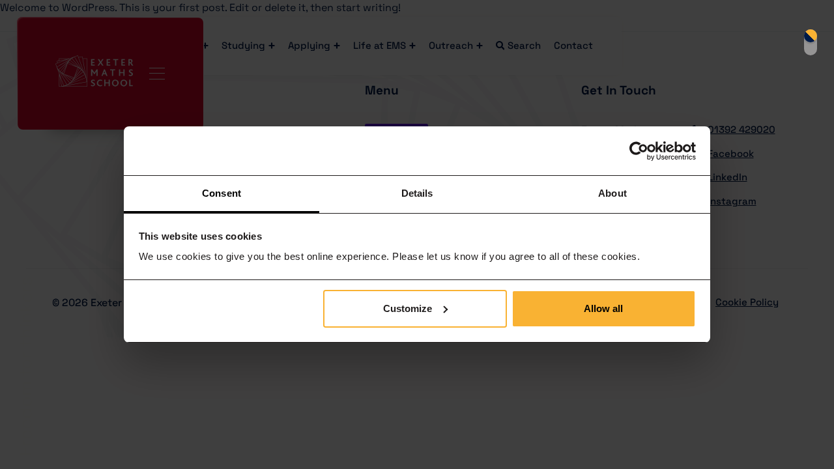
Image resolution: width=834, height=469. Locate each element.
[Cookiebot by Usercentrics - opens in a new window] (639, 151)
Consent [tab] (221, 193)
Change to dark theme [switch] (810, 42)
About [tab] (612, 193)
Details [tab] (417, 193)
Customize (407, 308)
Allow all (603, 308)
